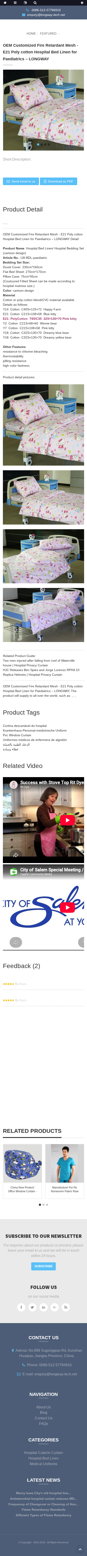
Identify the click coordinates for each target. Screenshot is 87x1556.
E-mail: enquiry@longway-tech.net (50, 1374)
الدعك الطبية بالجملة (16, 744)
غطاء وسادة (10, 749)
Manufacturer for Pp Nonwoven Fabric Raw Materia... (65, 1191)
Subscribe (44, 1266)
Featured (48, 33)
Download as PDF (60, 181)
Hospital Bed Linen (43, 1458)
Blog (43, 1412)
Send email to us (23, 181)
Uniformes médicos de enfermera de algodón (35, 740)
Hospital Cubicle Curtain (43, 1453)
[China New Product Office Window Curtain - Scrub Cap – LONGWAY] (22, 1163)
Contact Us (43, 1418)
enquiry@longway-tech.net (46, 15)
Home (31, 33)
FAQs (43, 1424)
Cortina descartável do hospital (25, 726)
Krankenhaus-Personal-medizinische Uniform (35, 730)
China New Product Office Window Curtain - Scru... (22, 1191)
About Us (43, 1407)
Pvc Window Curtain (17, 735)
